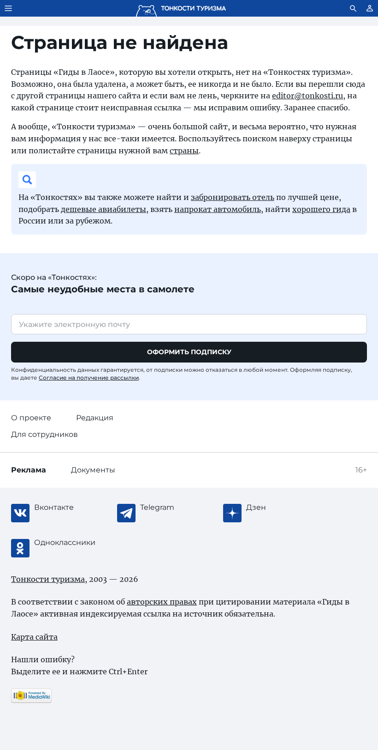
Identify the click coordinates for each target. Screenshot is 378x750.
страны (184, 150)
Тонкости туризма (48, 579)
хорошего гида (321, 209)
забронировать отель (232, 197)
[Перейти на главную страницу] (181, 8)
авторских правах (162, 601)
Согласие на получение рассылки (89, 377)
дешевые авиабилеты (103, 209)
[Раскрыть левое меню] (8, 8)
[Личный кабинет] (369, 8)
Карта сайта (34, 636)
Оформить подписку (189, 352)
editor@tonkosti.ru (307, 95)
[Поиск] (353, 8)
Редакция (94, 417)
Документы (93, 470)
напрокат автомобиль (217, 209)
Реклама (28, 470)
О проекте (31, 417)
